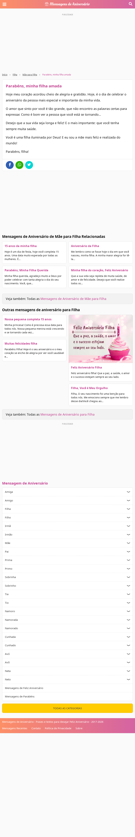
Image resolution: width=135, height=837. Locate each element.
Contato (36, 728)
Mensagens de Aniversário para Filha (67, 414)
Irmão (8, 534)
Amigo (9, 500)
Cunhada (10, 637)
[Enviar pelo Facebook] (10, 165)
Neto (8, 679)
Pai (7, 551)
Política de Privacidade (58, 728)
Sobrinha (10, 577)
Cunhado (10, 645)
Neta (8, 671)
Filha (15, 74)
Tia (6, 594)
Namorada (11, 619)
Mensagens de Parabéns (19, 696)
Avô (7, 662)
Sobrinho (10, 585)
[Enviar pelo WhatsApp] (19, 165)
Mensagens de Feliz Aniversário (24, 688)
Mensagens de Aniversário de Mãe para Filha (73, 299)
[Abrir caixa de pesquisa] (130, 4)
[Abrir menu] (4, 4)
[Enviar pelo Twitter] (29, 165)
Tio (7, 602)
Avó (7, 654)
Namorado (11, 628)
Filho (8, 517)
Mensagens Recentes (14, 728)
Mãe (7, 543)
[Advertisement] (67, 451)
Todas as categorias (67, 708)
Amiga (9, 491)
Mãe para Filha (29, 74)
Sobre (79, 728)
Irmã (8, 526)
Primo (8, 568)
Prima (8, 560)
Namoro (10, 611)
